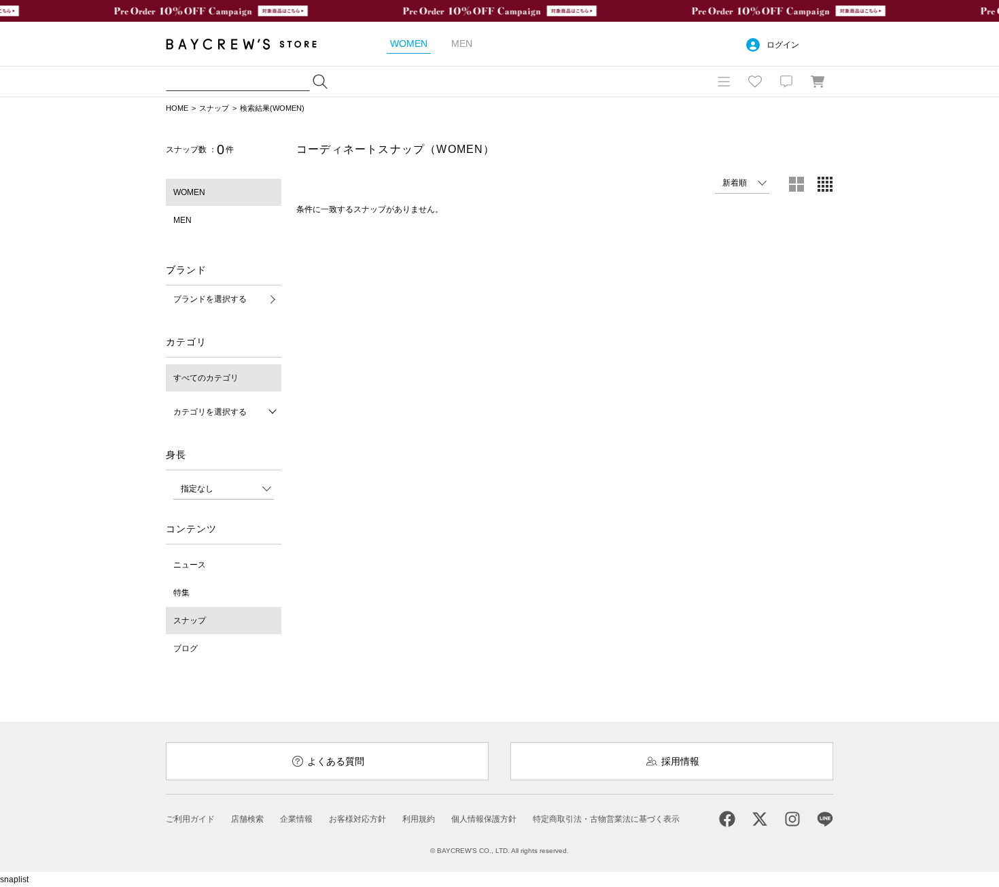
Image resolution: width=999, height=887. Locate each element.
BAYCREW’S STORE (251, 44)
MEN (182, 220)
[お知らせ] (786, 82)
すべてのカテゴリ (206, 378)
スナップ (214, 108)
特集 (181, 592)
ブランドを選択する (210, 299)
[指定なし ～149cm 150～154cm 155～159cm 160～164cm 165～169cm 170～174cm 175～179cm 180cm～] (223, 489)
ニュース (189, 565)
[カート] (817, 82)
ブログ (185, 648)
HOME (177, 108)
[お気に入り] (755, 82)
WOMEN (189, 192)
